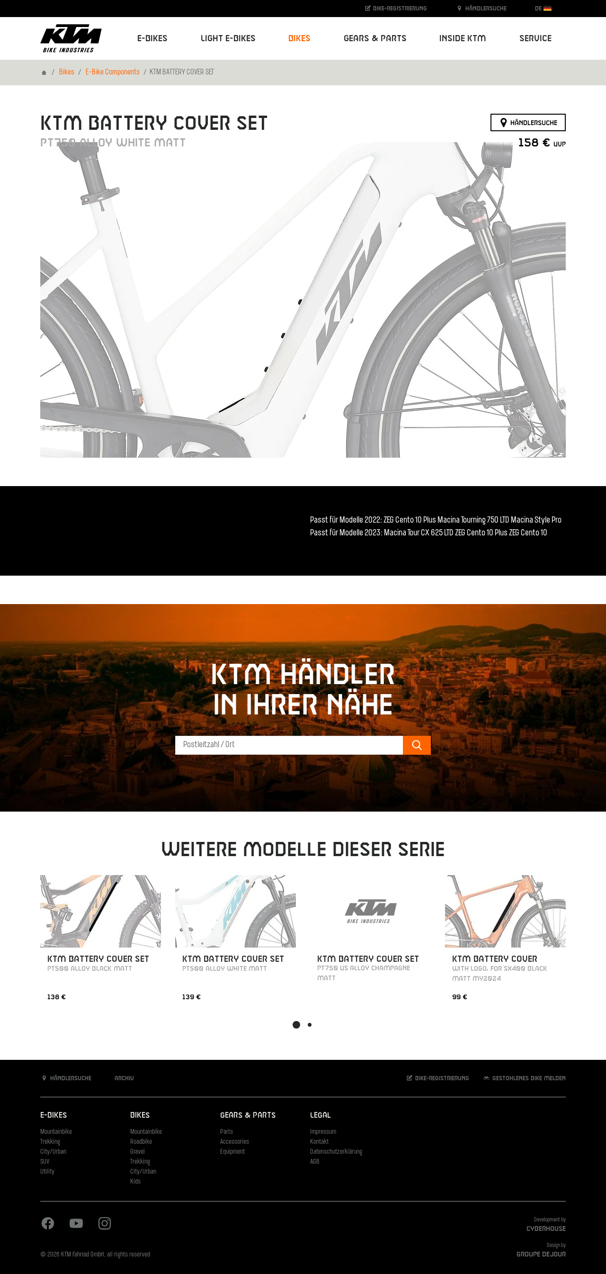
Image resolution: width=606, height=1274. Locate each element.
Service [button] (535, 38)
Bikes (66, 72)
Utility (47, 1171)
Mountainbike (56, 1132)
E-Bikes (53, 1115)
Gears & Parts (248, 1115)
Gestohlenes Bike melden (528, 1078)
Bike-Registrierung (399, 8)
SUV (44, 1162)
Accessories (234, 1142)
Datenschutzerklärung (336, 1152)
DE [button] (539, 8)
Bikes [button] (299, 38)
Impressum (323, 1132)
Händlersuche (485, 8)
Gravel (137, 1152)
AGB (315, 1162)
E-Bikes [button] (152, 38)
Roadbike (141, 1142)
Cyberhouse (546, 1229)
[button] (296, 1025)
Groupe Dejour (541, 1254)
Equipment (232, 1152)
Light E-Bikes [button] (228, 38)
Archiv (123, 1078)
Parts (226, 1132)
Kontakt (319, 1142)
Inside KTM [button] (462, 38)
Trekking (50, 1142)
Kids (135, 1181)
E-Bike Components (113, 72)
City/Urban (53, 1152)
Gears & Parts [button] (375, 38)
